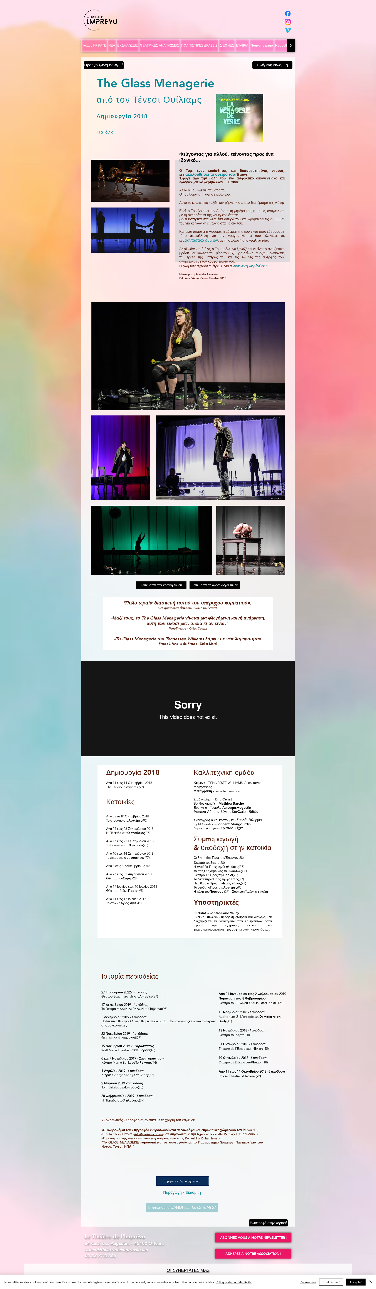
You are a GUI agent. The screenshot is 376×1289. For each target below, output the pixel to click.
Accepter (356, 1282)
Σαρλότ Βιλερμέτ (249, 820)
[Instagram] (288, 22)
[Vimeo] (288, 30)
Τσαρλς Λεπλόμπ (223, 807)
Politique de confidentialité (234, 1282)
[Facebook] (288, 13)
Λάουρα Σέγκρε (219, 812)
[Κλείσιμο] (370, 1282)
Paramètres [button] (308, 1282)
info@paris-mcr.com (148, 1134)
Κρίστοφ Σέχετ (231, 828)
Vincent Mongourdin (234, 824)
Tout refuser (331, 1282)
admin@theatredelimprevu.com (116, 1249)
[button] (253, 1237)
